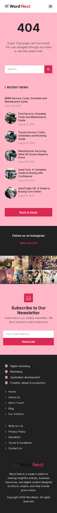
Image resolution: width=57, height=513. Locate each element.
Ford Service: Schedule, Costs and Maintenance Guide (32, 117)
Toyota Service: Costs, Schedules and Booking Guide (32, 135)
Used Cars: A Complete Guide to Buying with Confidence (32, 173)
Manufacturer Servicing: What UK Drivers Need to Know (33, 154)
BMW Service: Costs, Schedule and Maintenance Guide (26, 100)
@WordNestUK (28, 243)
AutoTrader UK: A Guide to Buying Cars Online (34, 190)
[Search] (48, 69)
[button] (50, 6)
